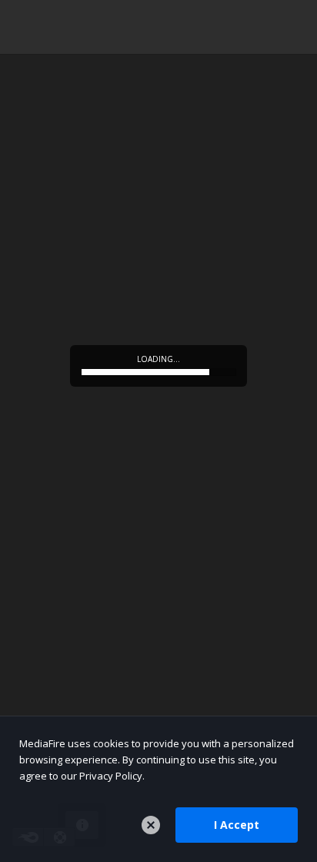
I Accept (236, 824)
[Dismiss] (151, 825)
